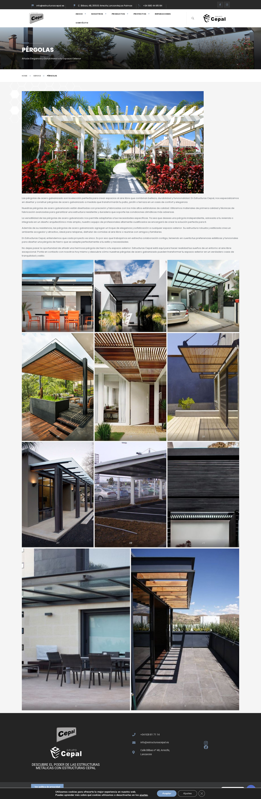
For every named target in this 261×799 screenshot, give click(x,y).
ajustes (144, 795)
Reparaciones (163, 13)
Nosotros (97, 13)
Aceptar (166, 793)
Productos (118, 13)
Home (24, 75)
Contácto (82, 22)
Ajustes (187, 793)
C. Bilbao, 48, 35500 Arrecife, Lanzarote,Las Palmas (105, 5)
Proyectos (140, 13)
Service (37, 75)
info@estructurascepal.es (50, 5)
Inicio (79, 13)
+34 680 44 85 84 (152, 5)
